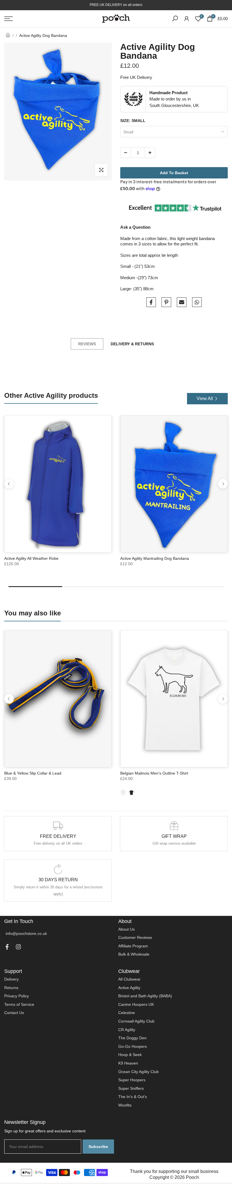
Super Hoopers (131, 1080)
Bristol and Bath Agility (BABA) (145, 996)
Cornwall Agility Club (136, 1021)
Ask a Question (135, 227)
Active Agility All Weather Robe (31, 558)
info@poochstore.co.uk (26, 933)
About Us (126, 929)
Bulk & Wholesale (133, 954)
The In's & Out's (132, 1096)
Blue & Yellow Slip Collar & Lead (32, 773)
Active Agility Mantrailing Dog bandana (154, 558)
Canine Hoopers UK (136, 1004)
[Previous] (9, 484)
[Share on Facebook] (151, 302)
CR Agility (126, 1029)
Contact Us (14, 1012)
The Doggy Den (132, 1038)
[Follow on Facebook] (7, 948)
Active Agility (129, 987)
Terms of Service (19, 1004)
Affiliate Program (133, 946)
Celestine (126, 1012)
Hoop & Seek (130, 1054)
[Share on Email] (181, 302)
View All (205, 398)
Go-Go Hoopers (132, 1046)
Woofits (125, 1105)
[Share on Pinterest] (166, 302)
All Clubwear (129, 979)
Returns (11, 987)
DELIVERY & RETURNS (132, 343)
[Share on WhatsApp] (197, 302)
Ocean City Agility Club (138, 1071)
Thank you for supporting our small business (174, 1171)
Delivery (11, 979)
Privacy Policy (16, 996)
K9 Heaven (128, 1063)
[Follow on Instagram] (18, 948)
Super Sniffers (131, 1088)
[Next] (223, 484)
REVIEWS (87, 343)
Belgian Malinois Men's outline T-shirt (154, 773)
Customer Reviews (135, 937)
